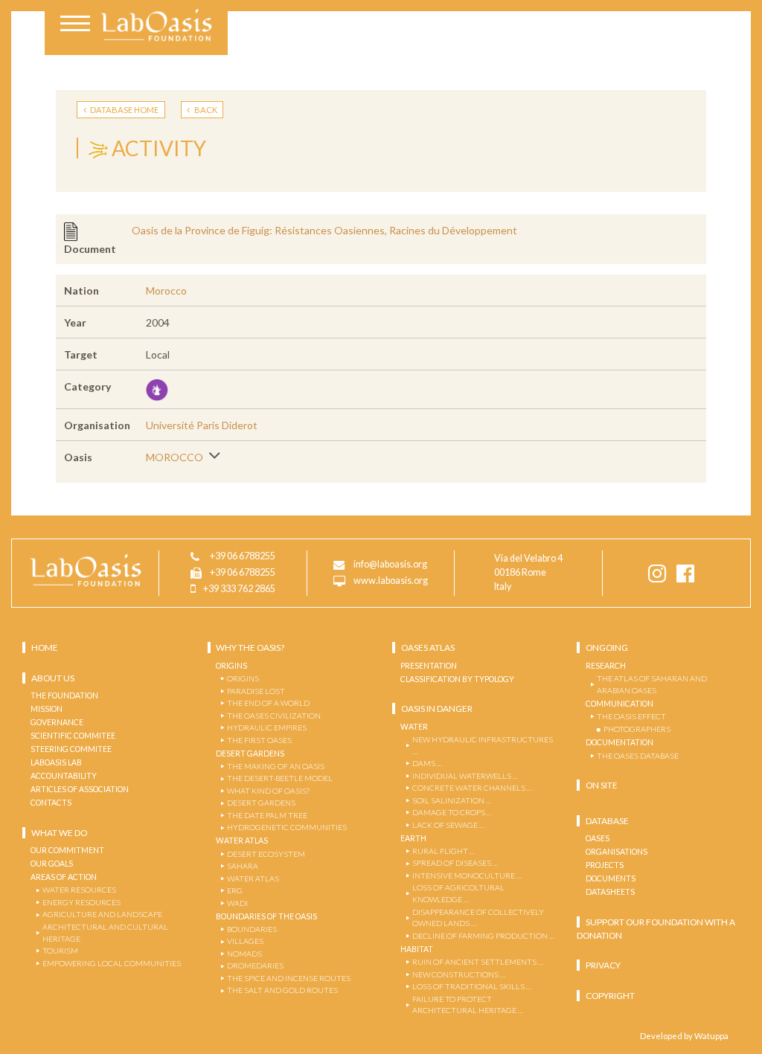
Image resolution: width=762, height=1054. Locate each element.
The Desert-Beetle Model (280, 778)
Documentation (619, 742)
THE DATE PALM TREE (267, 815)
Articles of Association (80, 789)
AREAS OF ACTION (64, 877)
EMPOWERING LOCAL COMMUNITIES (111, 963)
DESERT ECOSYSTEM (266, 853)
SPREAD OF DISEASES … (455, 862)
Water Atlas (242, 840)
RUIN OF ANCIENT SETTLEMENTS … (477, 961)
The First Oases (259, 740)
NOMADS (244, 953)
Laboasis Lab (56, 762)
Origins (231, 665)
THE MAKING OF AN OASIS (275, 766)
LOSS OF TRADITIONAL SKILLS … (471, 986)
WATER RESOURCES (79, 889)
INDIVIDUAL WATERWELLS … (465, 775)
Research (606, 665)
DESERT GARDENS (261, 802)
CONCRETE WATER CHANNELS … (472, 787)
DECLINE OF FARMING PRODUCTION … (483, 935)
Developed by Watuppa (684, 1036)
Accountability (64, 775)
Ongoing (607, 647)
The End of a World (268, 702)
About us (52, 678)
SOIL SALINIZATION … (451, 800)
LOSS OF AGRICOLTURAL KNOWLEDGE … (458, 893)
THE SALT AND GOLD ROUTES (282, 990)
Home (44, 647)
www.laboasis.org (390, 581)
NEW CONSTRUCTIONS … (458, 974)
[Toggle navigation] (75, 25)
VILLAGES (245, 940)
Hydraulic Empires (267, 727)
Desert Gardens (250, 753)
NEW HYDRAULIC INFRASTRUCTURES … (482, 745)
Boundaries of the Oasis (266, 916)
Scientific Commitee (73, 735)
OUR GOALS (52, 863)
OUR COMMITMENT (67, 850)
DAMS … (427, 763)
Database (607, 820)
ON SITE (602, 785)
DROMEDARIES (255, 965)
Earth (413, 838)
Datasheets (610, 891)
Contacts (51, 802)
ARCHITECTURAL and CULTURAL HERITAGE (105, 932)
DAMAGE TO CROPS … (452, 812)
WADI (237, 903)
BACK (205, 110)
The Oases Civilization (274, 715)
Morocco (166, 290)
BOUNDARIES (252, 929)
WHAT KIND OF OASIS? (268, 790)
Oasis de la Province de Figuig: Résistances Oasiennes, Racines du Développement (324, 230)
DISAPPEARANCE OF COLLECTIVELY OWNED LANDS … (478, 917)
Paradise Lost (256, 691)
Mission (47, 708)
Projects (605, 865)
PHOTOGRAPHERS (636, 728)
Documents (610, 878)
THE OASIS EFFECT (631, 716)
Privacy (603, 965)
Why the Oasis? (250, 647)
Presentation (428, 665)
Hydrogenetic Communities (287, 827)
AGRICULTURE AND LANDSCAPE (102, 914)
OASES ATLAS (428, 647)
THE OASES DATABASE (638, 755)
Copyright (610, 995)
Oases (597, 838)
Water (414, 726)
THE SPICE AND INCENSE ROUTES (288, 978)
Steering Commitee (71, 749)
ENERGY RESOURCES (81, 902)
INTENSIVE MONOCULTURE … (467, 875)
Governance (57, 722)
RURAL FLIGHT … (443, 850)
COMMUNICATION (619, 703)
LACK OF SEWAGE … (448, 824)
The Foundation (64, 695)
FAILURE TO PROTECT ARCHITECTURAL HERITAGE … (467, 1004)
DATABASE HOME (124, 110)
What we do (59, 832)
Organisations (616, 851)
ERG (235, 890)
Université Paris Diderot (201, 425)
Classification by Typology (457, 679)
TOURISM (60, 950)
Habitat (416, 949)
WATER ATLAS (253, 878)
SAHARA (242, 865)
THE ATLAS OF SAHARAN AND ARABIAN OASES (652, 684)
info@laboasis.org (390, 565)
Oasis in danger (437, 708)
